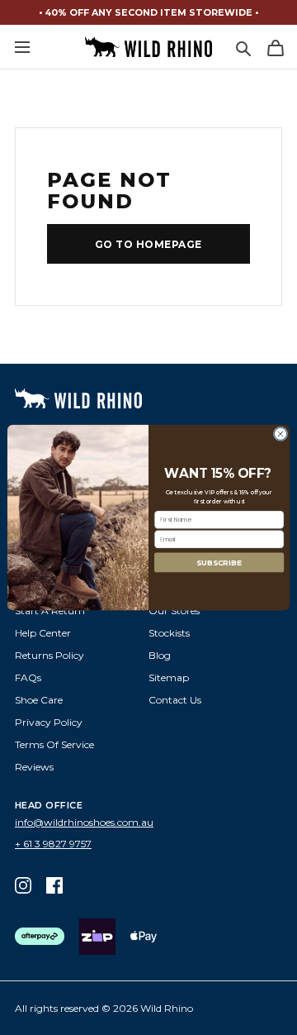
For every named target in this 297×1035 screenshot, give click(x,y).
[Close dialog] (280, 433)
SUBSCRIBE (219, 562)
